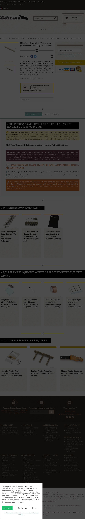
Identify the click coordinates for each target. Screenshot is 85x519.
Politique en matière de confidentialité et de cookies (21, 514)
